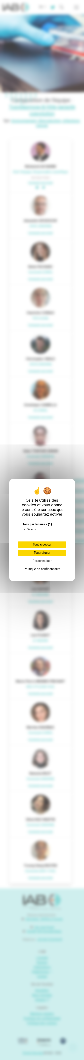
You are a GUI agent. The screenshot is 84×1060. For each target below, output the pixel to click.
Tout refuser (42, 552)
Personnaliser (42, 561)
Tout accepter (42, 544)
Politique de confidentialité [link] (42, 569)
